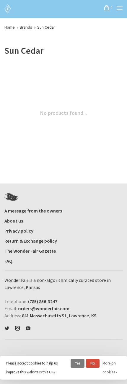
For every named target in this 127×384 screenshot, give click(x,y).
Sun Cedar (46, 27)
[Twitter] (6, 328)
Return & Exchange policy (30, 241)
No (92, 363)
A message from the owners (33, 211)
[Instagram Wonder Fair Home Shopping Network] (17, 328)
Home (9, 27)
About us (13, 221)
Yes (77, 363)
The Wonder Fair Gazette (30, 251)
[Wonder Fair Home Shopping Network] (11, 197)
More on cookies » (110, 368)
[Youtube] (28, 328)
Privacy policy (18, 231)
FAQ (8, 261)
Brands (26, 27)
